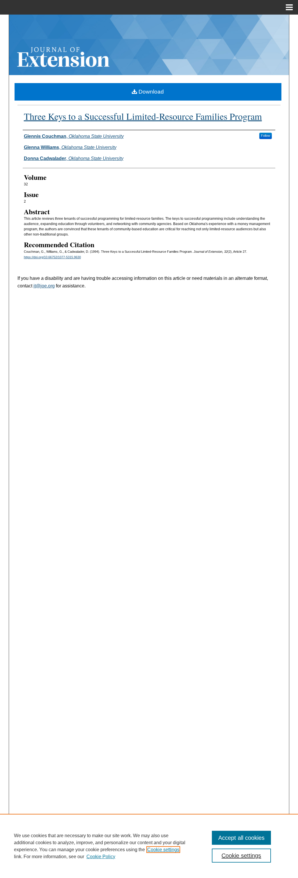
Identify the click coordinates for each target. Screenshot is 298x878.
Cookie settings (163, 849)
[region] (149, 846)
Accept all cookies (241, 838)
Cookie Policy (100, 856)
